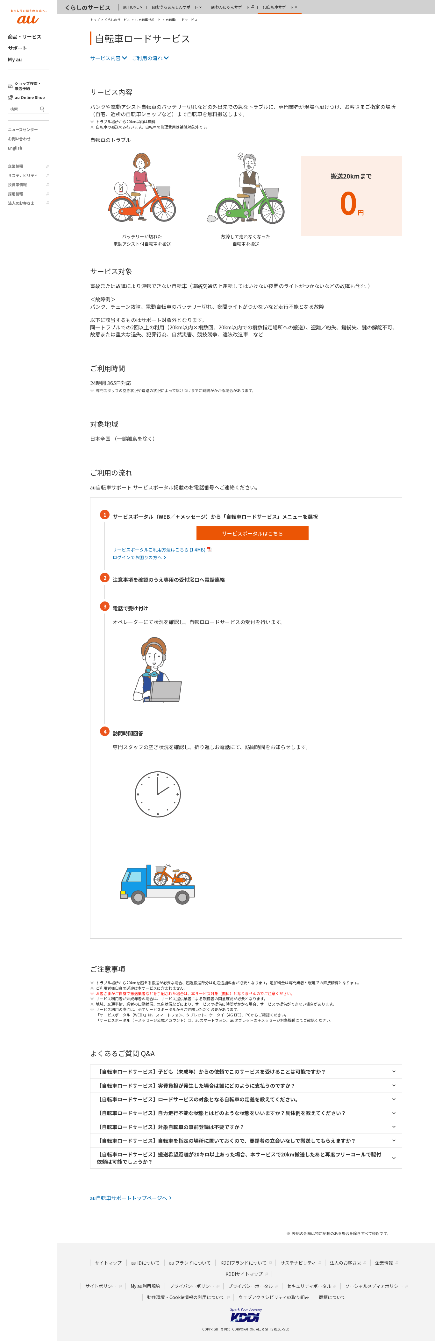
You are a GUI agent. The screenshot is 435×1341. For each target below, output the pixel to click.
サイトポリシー (101, 1286)
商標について (332, 1297)
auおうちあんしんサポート (175, 7)
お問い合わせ (19, 138)
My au (15, 59)
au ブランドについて (190, 1263)
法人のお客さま (21, 203)
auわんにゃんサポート (230, 7)
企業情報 (15, 166)
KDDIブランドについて (243, 1263)
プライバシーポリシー (192, 1286)
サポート (17, 48)
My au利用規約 (145, 1286)
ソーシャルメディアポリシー (374, 1286)
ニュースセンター (23, 129)
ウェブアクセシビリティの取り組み (274, 1297)
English (15, 148)
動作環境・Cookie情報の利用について (186, 1297)
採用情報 (15, 193)
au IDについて (145, 1263)
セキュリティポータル (309, 1286)
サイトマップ (108, 1263)
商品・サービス (24, 36)
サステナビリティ (23, 175)
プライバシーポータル (250, 1286)
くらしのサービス (88, 7)
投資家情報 (17, 184)
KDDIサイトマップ (244, 1274)
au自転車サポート (278, 7)
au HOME (131, 7)
